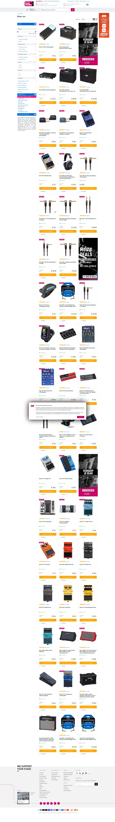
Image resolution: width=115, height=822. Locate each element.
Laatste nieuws (54, 774)
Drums (40, 788)
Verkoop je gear (21, 103)
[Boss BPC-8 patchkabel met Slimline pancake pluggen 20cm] (88, 724)
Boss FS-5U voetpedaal (45, 521)
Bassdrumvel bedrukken (23, 105)
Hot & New (20, 109)
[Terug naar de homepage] (27, 9)
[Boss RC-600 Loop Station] (67, 377)
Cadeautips (20, 101)
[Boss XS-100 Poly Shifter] (67, 464)
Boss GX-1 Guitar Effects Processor (86, 435)
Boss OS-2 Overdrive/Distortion (88, 607)
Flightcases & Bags (43, 797)
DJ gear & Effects (42, 776)
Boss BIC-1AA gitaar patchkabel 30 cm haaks (67, 262)
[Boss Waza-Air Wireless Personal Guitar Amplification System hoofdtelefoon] (67, 162)
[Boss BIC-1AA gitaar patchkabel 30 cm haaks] (67, 248)
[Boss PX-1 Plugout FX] (47, 464)
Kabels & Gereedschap (43, 793)
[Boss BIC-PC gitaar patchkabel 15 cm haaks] (88, 162)
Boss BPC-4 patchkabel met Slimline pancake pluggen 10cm (67, 738)
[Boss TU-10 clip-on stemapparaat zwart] (47, 291)
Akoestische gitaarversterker (23, 81)
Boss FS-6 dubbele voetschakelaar (64, 522)
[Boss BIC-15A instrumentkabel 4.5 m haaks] (88, 291)
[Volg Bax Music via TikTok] (83, 773)
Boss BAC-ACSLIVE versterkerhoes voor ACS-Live (67, 90)
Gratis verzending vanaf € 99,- (42, 3)
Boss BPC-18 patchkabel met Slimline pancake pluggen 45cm (67, 305)
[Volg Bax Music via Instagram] (86, 773)
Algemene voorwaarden (68, 785)
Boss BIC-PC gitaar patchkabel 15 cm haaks (88, 176)
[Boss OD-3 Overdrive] (67, 594)
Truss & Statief (42, 795)
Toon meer (20, 91)
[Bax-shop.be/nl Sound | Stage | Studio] (29, 3)
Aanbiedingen (21, 98)
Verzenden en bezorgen (68, 774)
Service (66, 770)
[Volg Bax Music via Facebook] (77, 773)
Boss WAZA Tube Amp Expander (47, 90)
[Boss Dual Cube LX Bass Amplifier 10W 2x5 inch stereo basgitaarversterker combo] (88, 680)
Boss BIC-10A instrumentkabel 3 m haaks (47, 262)
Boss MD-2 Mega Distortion (66, 564)
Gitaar (40, 785)
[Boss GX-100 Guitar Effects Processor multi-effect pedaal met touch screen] (88, 377)
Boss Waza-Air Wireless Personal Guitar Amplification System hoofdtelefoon (67, 177)
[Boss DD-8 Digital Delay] (47, 162)
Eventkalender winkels (23, 111)
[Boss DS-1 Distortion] (47, 551)
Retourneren (66, 776)
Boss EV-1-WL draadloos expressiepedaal (45, 694)
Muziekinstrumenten (43, 783)
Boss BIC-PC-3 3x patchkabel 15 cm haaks (47, 219)
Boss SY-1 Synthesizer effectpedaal (86, 133)
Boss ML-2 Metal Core (85, 564)
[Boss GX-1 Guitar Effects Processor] (88, 420)
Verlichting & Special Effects (44, 792)
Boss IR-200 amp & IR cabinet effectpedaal (87, 348)
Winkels (77, 1)
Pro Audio (41, 774)
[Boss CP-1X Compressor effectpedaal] (67, 680)
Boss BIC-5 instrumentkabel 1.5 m (88, 219)
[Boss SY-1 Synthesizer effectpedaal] (88, 119)
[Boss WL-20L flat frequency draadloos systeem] (67, 119)
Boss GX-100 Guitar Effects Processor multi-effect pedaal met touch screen (88, 392)
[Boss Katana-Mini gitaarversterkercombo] (67, 33)
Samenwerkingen (54, 779)
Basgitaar (41, 786)
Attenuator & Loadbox (22, 83)
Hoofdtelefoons (42, 781)
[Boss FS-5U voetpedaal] (47, 508)
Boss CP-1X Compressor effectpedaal (65, 694)
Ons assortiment (54, 772)
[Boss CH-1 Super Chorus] (88, 508)
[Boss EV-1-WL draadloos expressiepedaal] (47, 680)
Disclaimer (66, 787)
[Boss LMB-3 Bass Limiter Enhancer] (47, 637)
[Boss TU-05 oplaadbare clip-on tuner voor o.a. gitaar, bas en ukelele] (67, 420)
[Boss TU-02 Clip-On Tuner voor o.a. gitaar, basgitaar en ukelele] (47, 334)
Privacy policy (66, 788)
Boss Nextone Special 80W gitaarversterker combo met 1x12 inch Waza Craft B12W (46, 739)
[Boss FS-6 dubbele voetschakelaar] (67, 508)
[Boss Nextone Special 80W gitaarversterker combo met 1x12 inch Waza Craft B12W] (47, 724)
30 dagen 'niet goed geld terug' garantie (72, 3)
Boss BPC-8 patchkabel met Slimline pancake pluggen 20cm (88, 738)
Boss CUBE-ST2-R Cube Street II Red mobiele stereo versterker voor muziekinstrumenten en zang (88, 652)
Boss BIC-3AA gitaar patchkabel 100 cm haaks (67, 219)
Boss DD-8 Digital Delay (45, 175)
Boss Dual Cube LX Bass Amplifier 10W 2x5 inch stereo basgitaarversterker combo (87, 695)
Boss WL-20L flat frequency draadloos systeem (66, 133)
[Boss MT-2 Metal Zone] (47, 594)
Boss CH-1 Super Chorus (86, 521)
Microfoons (41, 779)
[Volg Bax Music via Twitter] (80, 773)
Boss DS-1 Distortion (44, 564)
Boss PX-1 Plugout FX (45, 478)
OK (81, 417)
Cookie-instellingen (67, 790)
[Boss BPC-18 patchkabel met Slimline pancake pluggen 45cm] (67, 291)
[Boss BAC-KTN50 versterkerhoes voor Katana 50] (88, 76)
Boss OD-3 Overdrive (64, 607)
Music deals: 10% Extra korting (24, 96)
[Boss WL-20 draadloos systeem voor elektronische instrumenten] (47, 119)
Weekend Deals (21, 106)
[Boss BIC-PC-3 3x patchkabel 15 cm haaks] (47, 205)
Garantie (65, 778)
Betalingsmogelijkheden (68, 772)
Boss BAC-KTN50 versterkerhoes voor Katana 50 (88, 90)
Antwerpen (33, 792)
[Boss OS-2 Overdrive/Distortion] (88, 594)
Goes (32, 794)
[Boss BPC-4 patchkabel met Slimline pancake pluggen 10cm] (67, 724)
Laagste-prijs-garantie (69, 5)
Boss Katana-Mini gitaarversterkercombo (65, 47)
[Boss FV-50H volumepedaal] (47, 33)
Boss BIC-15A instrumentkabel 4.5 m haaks (88, 305)
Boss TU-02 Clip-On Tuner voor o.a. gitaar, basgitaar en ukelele (47, 348)
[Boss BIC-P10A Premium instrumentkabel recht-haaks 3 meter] (47, 420)
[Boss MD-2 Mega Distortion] (67, 551)
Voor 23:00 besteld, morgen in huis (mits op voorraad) (47, 5)
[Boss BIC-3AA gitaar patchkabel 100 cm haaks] (67, 205)
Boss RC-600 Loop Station (66, 390)
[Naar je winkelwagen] (87, 4)
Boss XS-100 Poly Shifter (66, 478)
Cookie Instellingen (40, 416)
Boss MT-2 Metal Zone (45, 607)
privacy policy (77, 413)
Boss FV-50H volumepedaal (46, 47)
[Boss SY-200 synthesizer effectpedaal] (47, 377)
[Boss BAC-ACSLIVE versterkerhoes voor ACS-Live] (67, 76)
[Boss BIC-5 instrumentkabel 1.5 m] (88, 205)
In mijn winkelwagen (49, 59)
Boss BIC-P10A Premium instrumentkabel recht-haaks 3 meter (47, 436)
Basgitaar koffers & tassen (23, 89)
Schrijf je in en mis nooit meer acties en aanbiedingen (86, 780)
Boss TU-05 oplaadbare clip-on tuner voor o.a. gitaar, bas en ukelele (67, 436)
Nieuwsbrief (53, 778)
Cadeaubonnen (21, 108)
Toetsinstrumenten (43, 790)
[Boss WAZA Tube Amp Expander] (47, 76)
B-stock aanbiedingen (22, 85)
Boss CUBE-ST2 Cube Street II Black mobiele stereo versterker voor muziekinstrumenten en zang (67, 652)
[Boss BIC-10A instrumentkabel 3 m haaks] (47, 248)
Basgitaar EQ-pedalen (22, 87)
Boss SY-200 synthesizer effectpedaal (45, 391)
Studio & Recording (43, 778)
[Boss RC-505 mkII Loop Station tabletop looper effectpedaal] (67, 334)
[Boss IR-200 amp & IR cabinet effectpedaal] (88, 334)
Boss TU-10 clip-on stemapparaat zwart (44, 305)
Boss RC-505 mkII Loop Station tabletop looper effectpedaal (67, 348)
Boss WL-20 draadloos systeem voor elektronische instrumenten (47, 134)
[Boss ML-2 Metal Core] (88, 551)
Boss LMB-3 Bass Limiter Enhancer (45, 651)
